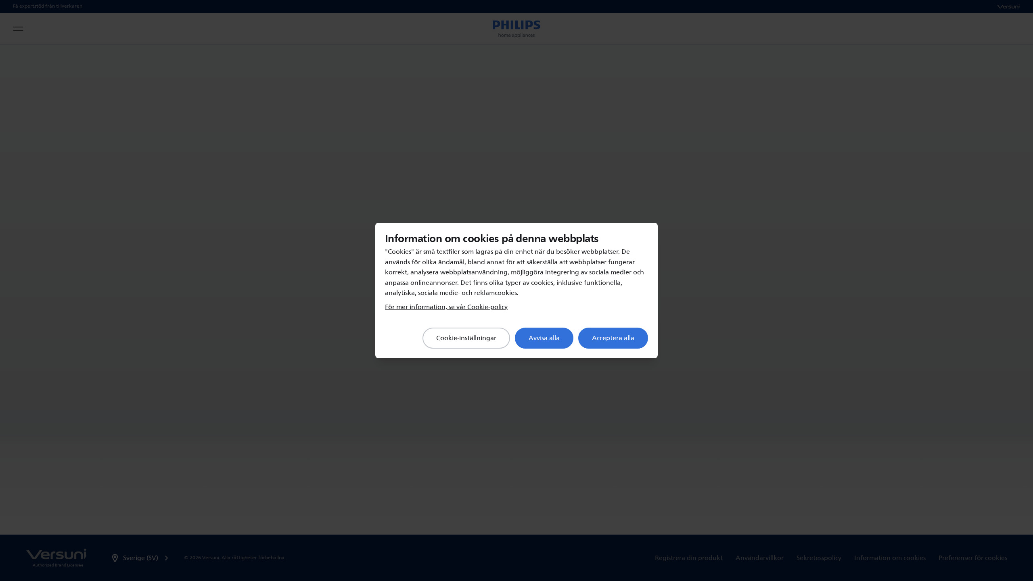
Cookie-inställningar (466, 338)
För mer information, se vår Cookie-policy (446, 307)
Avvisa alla (544, 338)
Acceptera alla (613, 338)
